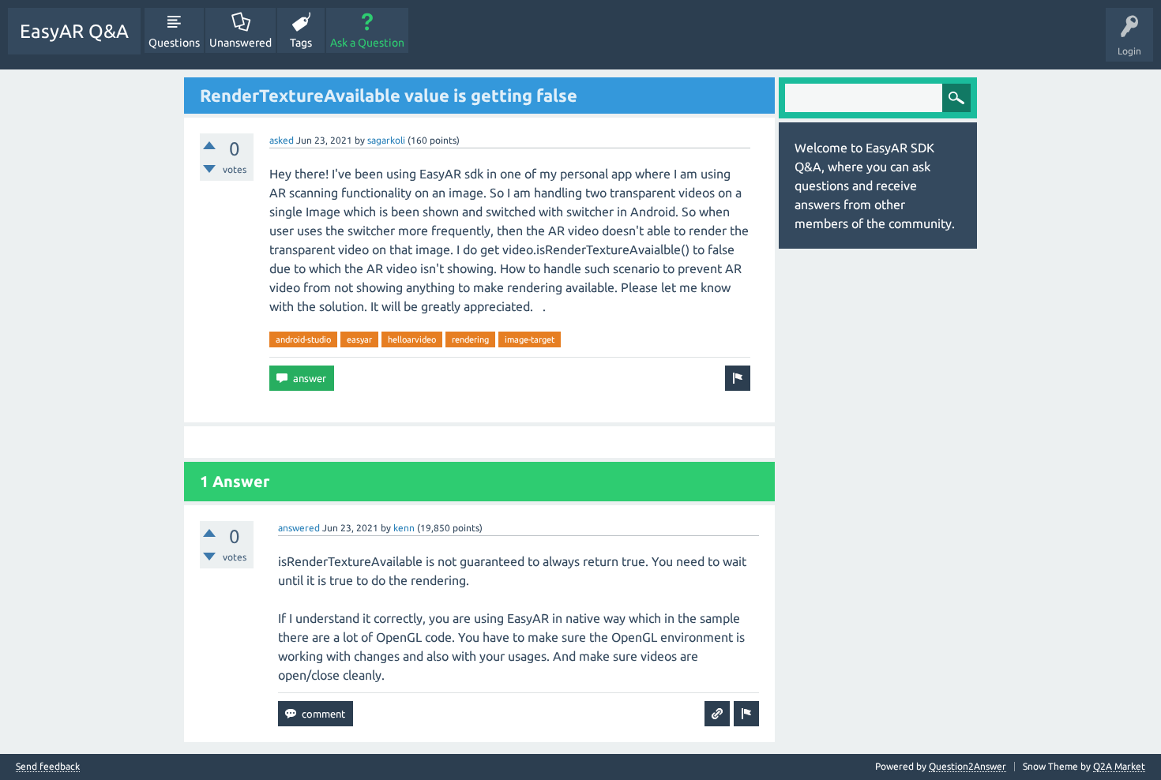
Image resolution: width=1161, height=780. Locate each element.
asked (281, 140)
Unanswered (240, 42)
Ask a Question (367, 42)
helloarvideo (412, 339)
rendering (470, 339)
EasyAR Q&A (74, 31)
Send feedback (48, 766)
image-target (529, 339)
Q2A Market (1119, 766)
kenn (404, 528)
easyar (359, 339)
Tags (301, 42)
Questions (174, 42)
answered (299, 528)
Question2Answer (967, 766)
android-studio (303, 339)
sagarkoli (386, 140)
